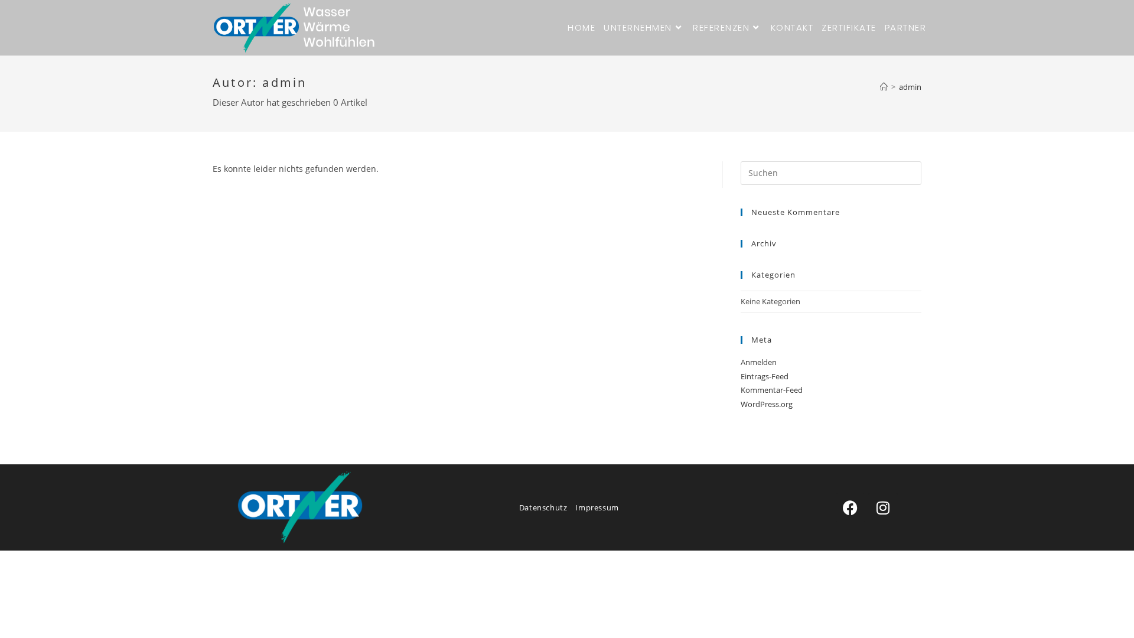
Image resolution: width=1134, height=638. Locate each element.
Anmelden (759, 362)
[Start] (884, 87)
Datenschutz (543, 507)
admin (910, 87)
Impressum (596, 507)
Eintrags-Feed (764, 376)
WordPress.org (767, 404)
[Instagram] (883, 507)
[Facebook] (850, 507)
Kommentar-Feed (772, 390)
